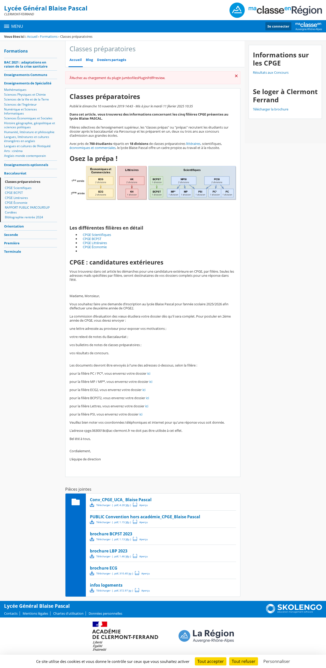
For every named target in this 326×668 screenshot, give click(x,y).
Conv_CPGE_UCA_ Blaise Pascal (121, 499)
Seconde (11, 234)
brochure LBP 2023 (108, 551)
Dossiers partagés (111, 60)
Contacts (11, 613)
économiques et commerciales (93, 147)
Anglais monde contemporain (25, 156)
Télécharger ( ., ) (114, 505)
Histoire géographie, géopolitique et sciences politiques (29, 125)
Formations (49, 36)
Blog (89, 60)
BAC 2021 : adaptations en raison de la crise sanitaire (26, 64)
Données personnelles (105, 613)
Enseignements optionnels (26, 164)
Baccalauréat (15, 173)
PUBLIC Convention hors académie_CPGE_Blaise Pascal (145, 517)
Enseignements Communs (25, 74)
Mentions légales (35, 613)
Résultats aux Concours (271, 72)
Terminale (12, 251)
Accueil (32, 36)
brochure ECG (103, 568)
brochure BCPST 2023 (111, 534)
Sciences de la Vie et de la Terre (26, 99)
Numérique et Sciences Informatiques (20, 111)
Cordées (11, 212)
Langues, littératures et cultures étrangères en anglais (26, 139)
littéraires (193, 143)
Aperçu (140, 505)
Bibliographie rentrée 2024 (24, 217)
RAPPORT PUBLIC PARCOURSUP (27, 207)
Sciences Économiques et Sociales (28, 118)
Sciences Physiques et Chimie (25, 94)
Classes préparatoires (22, 181)
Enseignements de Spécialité (27, 83)
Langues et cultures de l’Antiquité (27, 146)
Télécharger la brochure (270, 109)
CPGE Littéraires (16, 198)
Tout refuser (243, 661)
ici (148, 373)
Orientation (14, 226)
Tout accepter (210, 661)
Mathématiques (15, 89)
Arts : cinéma (13, 151)
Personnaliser (276, 661)
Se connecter (278, 26)
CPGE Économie (16, 202)
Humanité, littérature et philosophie (29, 132)
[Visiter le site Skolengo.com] (294, 612)
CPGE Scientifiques (18, 188)
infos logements (106, 585)
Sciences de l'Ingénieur (20, 104)
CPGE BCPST (14, 193)
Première (12, 243)
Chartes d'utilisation (68, 613)
